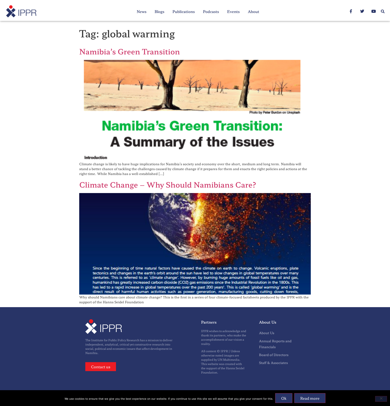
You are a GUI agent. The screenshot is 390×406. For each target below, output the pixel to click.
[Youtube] (373, 11)
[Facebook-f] (350, 11)
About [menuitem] (253, 11)
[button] (382, 11)
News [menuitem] (141, 11)
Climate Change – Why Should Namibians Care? (168, 184)
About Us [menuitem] (266, 332)
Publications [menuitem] (183, 11)
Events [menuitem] (233, 11)
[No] (381, 399)
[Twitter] (362, 11)
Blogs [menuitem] (159, 11)
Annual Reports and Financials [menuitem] (275, 343)
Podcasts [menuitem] (211, 11)
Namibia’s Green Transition (129, 51)
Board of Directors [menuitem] (273, 354)
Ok (283, 398)
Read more (310, 398)
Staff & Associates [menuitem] (273, 362)
